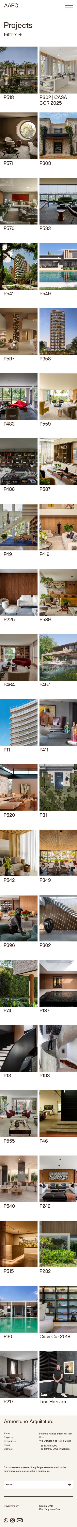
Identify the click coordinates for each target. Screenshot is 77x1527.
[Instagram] (12, 1520)
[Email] (20, 1520)
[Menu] (69, 5)
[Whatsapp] (6, 1520)
